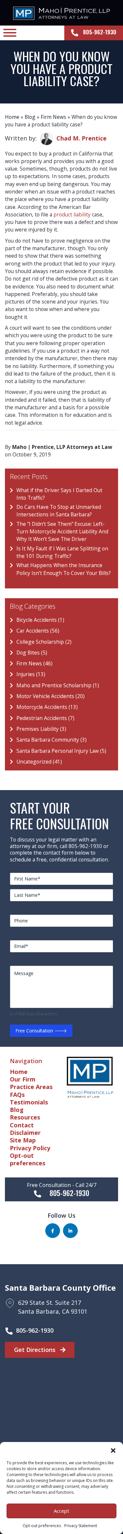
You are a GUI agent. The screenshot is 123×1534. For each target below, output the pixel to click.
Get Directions (35, 1350)
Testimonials (29, 1102)
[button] (113, 1450)
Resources (25, 1117)
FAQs (17, 1095)
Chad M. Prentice (81, 138)
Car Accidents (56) (37, 630)
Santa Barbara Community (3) (51, 739)
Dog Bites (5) (31, 652)
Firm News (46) (34, 663)
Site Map (23, 1140)
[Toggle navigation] (10, 33)
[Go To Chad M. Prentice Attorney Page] (46, 138)
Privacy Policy (30, 1148)
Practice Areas (31, 1087)
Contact (22, 1125)
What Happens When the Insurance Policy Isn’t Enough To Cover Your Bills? (63, 569)
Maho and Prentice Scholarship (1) (57, 685)
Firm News (53, 116)
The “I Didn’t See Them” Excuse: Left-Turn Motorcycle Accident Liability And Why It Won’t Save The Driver (62, 531)
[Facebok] (52, 1230)
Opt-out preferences (42, 1525)
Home (12, 116)
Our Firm (22, 1079)
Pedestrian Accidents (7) (45, 718)
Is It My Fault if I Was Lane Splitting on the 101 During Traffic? (62, 552)
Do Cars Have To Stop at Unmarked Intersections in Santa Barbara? (58, 510)
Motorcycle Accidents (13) (47, 707)
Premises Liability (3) (41, 728)
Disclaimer (25, 1133)
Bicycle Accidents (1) (40, 619)
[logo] (61, 12)
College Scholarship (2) (44, 641)
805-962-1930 (34, 1330)
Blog (30, 116)
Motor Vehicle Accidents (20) (50, 696)
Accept (61, 1510)
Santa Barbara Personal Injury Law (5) (61, 750)
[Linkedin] (70, 1230)
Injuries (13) (30, 674)
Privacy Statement (80, 1525)
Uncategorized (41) (39, 761)
